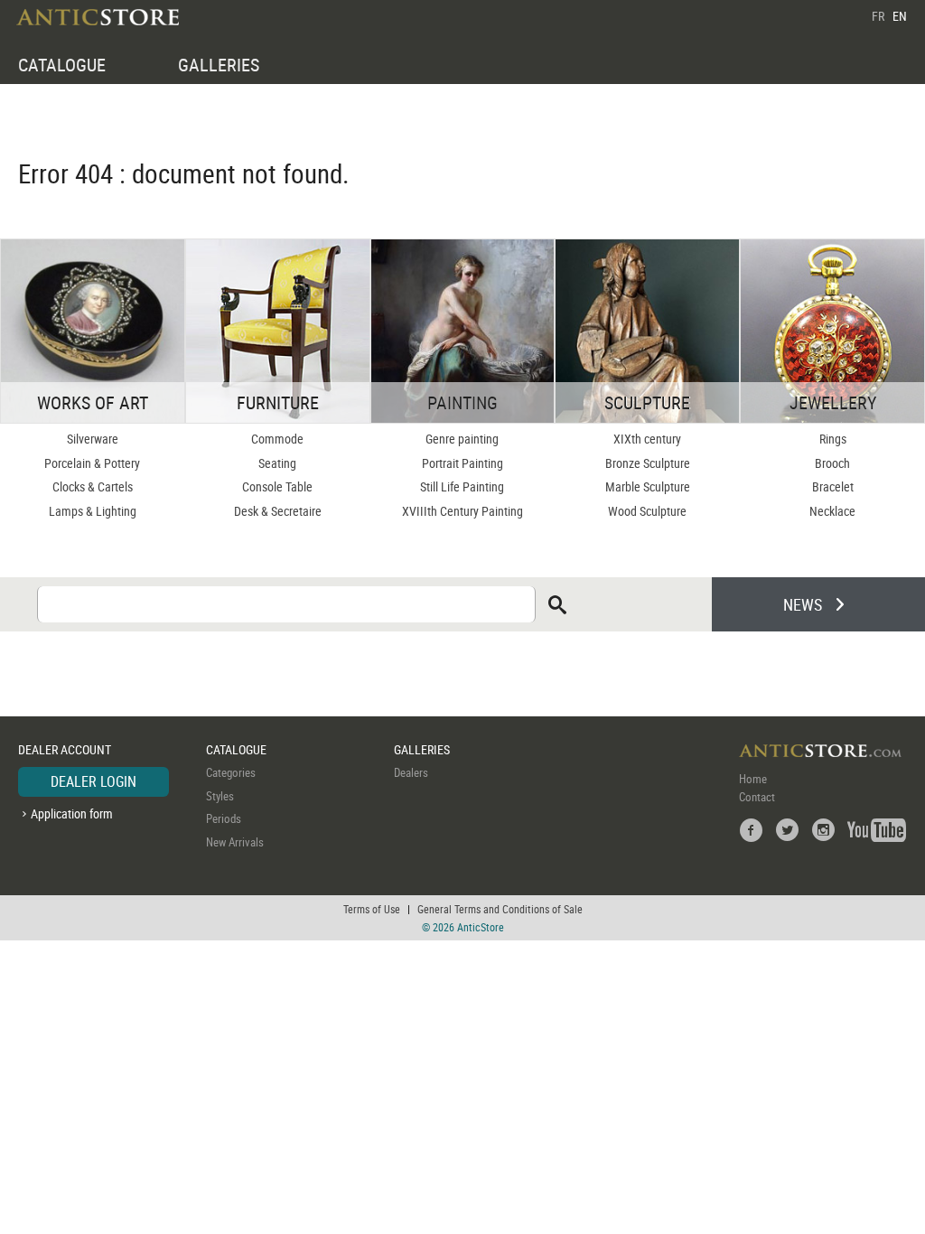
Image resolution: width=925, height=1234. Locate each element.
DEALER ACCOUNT (64, 749)
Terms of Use (371, 909)
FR (878, 15)
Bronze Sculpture (647, 463)
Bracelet (833, 486)
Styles (220, 796)
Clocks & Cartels (92, 486)
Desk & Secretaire (278, 510)
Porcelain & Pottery (92, 463)
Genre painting (462, 438)
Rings (832, 438)
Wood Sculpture (647, 510)
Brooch (832, 463)
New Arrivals (235, 842)
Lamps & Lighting (92, 510)
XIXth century (647, 438)
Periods (223, 818)
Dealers (411, 772)
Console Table (277, 486)
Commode (277, 438)
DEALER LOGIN (93, 781)
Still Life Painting (462, 486)
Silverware (92, 438)
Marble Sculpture (647, 486)
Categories (231, 772)
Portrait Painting (462, 463)
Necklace (832, 510)
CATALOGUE (62, 64)
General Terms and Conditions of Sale (500, 909)
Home (753, 779)
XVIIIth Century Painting (462, 510)
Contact (757, 797)
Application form (72, 813)
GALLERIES (218, 64)
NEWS (802, 604)
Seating (277, 463)
